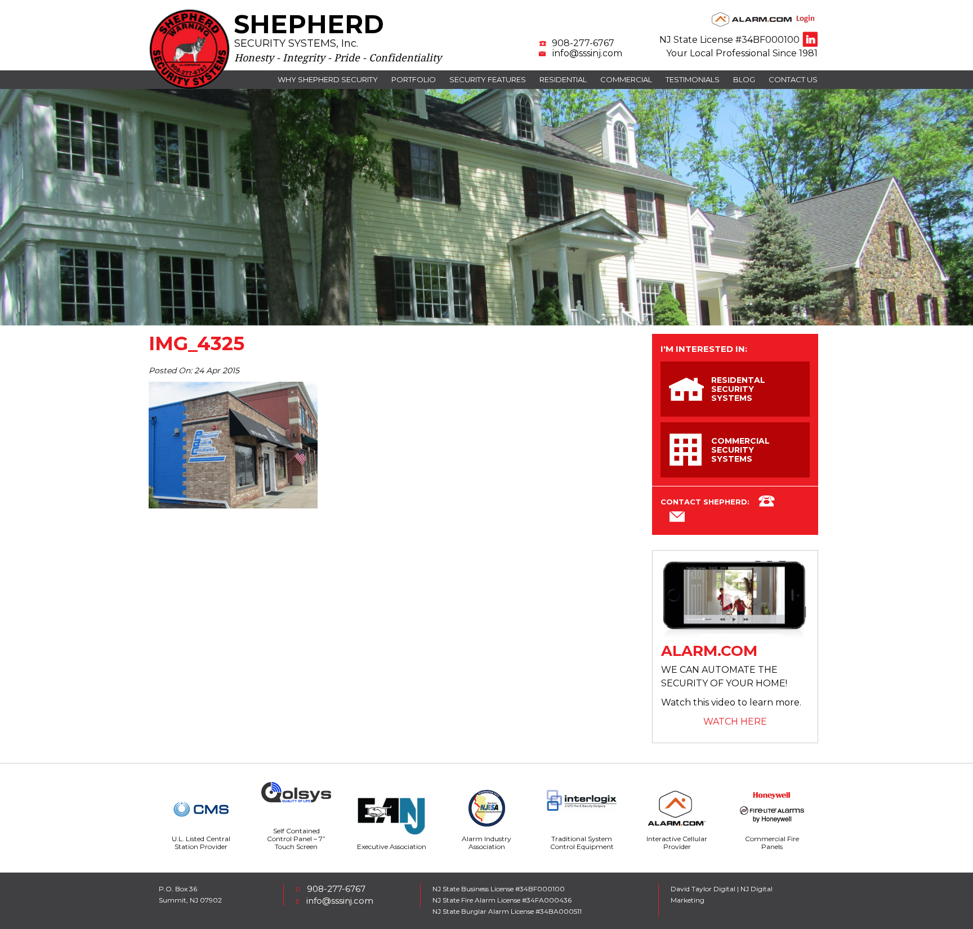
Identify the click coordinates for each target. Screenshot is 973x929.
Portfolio (413, 79)
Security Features (487, 79)
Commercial (626, 79)
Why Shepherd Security (328, 79)
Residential (563, 79)
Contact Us (793, 79)
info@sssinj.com (587, 53)
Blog (744, 79)
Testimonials (693, 79)
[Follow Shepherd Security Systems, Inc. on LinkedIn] (810, 39)
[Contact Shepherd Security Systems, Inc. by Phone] (766, 503)
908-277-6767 (583, 43)
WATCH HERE (735, 721)
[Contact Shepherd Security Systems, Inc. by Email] (677, 518)
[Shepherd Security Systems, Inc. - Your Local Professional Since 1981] (189, 87)
